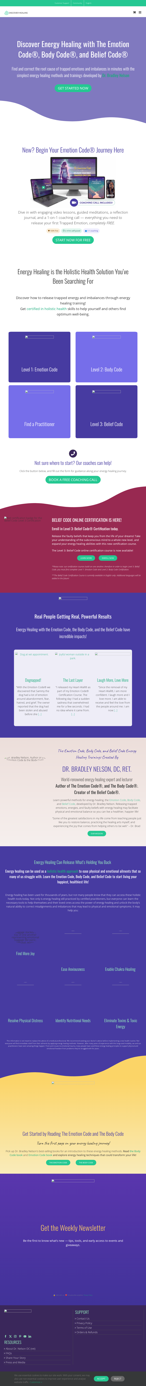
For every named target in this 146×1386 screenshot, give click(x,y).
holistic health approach (62, 871)
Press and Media (15, 1362)
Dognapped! (33, 680)
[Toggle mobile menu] (140, 12)
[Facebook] (5, 1336)
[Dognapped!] (33, 663)
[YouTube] (25, 1336)
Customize (35, 1382)
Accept (101, 1378)
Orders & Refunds (87, 1332)
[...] (39, 714)
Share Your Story (16, 1357)
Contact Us (83, 1318)
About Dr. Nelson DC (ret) (20, 1348)
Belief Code (68, 804)
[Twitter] (10, 1336)
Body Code (133, 800)
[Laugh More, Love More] (112, 663)
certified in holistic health (47, 308)
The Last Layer (73, 680)
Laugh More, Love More (112, 680)
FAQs (9, 1353)
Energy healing (13, 895)
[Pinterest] (20, 1336)
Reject (117, 1378)
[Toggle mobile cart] (134, 12)
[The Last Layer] (73, 663)
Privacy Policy (84, 1323)
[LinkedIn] (30, 1336)
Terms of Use (84, 1327)
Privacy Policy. (88, 1295)
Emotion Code (117, 800)
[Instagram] (15, 1336)
